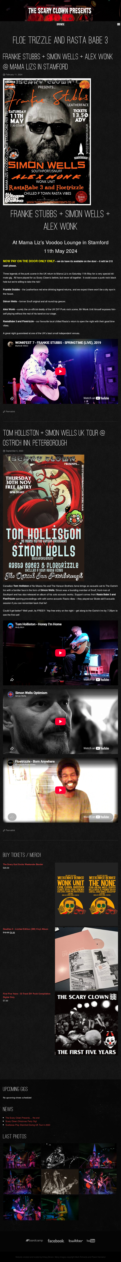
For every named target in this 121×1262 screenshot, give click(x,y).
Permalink (10, 411)
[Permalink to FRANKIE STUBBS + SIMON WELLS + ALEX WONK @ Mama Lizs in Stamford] (60, 141)
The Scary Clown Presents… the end (22, 1117)
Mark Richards (81, 1257)
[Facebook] (56, 1242)
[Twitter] (75, 1242)
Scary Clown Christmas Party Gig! (21, 1121)
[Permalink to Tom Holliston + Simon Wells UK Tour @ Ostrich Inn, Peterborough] (60, 518)
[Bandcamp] (34, 1242)
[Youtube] (91, 1242)
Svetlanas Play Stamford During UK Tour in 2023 (28, 1124)
